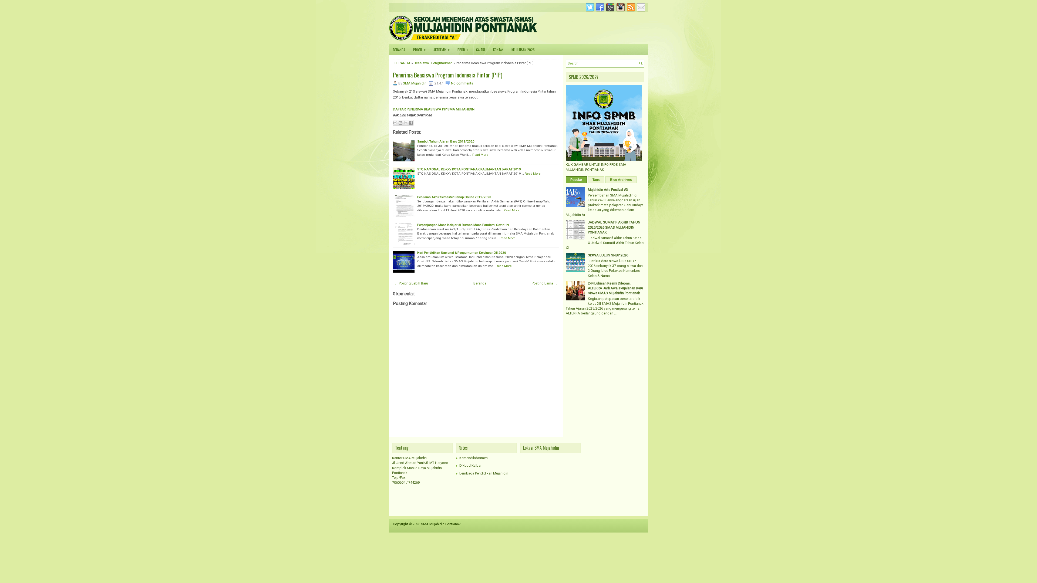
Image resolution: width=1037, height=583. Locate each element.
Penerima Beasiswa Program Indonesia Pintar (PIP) (447, 74)
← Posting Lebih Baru (411, 283)
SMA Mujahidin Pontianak (441, 524)
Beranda (479, 283)
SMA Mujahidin (414, 83)
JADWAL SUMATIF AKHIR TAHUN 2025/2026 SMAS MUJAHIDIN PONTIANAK (614, 227)
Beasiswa (421, 63)
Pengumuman (442, 63)
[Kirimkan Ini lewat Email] (395, 123)
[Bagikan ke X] (405, 123)
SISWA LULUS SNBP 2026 (608, 255)
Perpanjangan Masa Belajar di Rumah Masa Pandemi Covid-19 (463, 225)
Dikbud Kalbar (470, 465)
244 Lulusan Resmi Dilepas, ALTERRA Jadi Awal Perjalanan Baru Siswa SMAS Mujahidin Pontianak (615, 288)
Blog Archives (621, 180)
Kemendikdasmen (473, 458)
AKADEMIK (441, 49)
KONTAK (498, 49)
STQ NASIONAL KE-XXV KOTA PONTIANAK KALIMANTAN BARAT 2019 (469, 169)
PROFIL (419, 49)
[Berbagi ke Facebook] (410, 123)
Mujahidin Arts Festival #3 (608, 190)
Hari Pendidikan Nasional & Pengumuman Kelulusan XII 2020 (461, 253)
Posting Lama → (544, 283)
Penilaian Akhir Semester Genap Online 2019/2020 (454, 197)
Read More (480, 155)
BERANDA (399, 49)
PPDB (463, 49)
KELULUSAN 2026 (523, 49)
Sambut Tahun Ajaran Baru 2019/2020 (445, 141)
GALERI (480, 49)
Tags (596, 180)
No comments (462, 83)
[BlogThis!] (400, 123)
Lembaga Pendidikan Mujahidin (483, 473)
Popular (576, 180)
